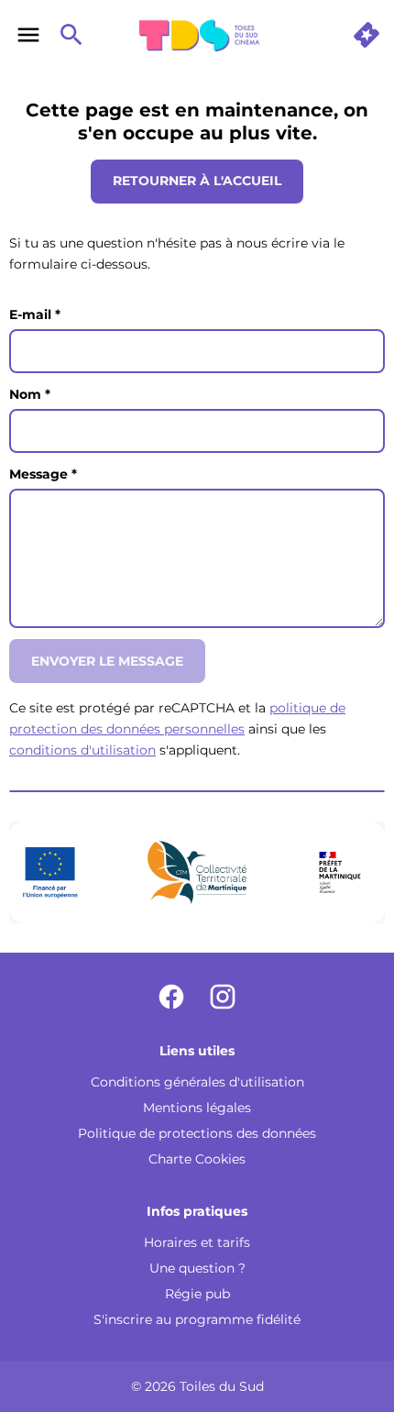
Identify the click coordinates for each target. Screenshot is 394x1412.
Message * (43, 474)
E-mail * (34, 314)
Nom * (29, 394)
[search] (71, 35)
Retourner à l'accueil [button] (197, 180)
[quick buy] (366, 35)
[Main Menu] (28, 35)
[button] (197, 872)
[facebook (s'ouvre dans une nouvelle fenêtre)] (171, 996)
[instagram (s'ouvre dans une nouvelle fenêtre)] (222, 996)
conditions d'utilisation (82, 750)
